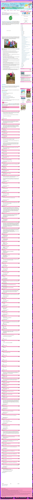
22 (18, 201)
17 (18, 175)
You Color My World (23, 51)
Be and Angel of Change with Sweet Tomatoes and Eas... (26, 48)
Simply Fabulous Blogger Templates (6, 499)
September (23, 33)
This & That (18, 10)
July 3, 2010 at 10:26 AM (4, 423)
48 (18, 316)
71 (18, 414)
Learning (8, 10)
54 (18, 346)
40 (18, 283)
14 (18, 166)
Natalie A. (3, 293)
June (22, 35)
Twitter (5, 97)
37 (18, 271)
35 (18, 263)
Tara (2, 146)
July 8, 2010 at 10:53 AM (4, 454)
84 (18, 464)
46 (18, 307)
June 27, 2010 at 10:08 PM (4, 350)
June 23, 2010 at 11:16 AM (4, 133)
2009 (21, 66)
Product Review (7, 107)
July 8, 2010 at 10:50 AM (4, 444)
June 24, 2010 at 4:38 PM (4, 282)
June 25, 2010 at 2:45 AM (4, 301)
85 (18, 468)
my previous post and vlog (8, 21)
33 (18, 254)
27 (18, 228)
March (22, 64)
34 (18, 258)
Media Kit (28, 10)
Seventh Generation (17, 48)
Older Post (18, 483)
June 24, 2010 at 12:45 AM (4, 270)
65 (18, 390)
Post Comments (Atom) (6, 484)
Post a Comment (3, 472)
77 (18, 443)
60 (18, 375)
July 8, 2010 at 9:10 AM (4, 434)
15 (18, 169)
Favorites (15, 10)
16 (18, 172)
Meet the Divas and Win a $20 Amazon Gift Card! (25, 58)
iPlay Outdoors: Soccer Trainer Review (25, 53)
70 (18, 410)
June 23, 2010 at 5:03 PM (4, 195)
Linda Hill (3, 206)
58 (18, 366)
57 (18, 361)
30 (18, 241)
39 (18, 280)
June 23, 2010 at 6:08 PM (4, 220)
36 (18, 267)
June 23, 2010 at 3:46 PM (4, 165)
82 (18, 458)
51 (18, 330)
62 (18, 381)
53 (18, 340)
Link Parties (9, 1)
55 (18, 351)
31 (18, 245)
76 (18, 439)
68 (18, 399)
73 (18, 424)
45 (18, 302)
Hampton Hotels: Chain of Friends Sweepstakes (25, 59)
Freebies (7, 1)
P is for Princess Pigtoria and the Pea (24, 41)
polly (2, 325)
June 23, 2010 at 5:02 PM (4, 181)
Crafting (5, 10)
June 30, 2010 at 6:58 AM (4, 383)
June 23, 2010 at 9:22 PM (4, 244)
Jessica (2, 414)
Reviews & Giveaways (23, 10)
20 (18, 192)
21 (18, 196)
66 (18, 393)
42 (18, 289)
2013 (21, 28)
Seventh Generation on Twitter (6, 98)
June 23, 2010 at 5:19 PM (4, 205)
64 (18, 387)
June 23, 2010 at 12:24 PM (4, 136)
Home (2, 1)
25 (18, 218)
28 (18, 234)
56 (18, 356)
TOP (32, 499)
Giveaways (5, 107)
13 (18, 163)
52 (18, 334)
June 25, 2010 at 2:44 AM (4, 297)
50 (18, 325)
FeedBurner (27, 22)
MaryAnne (3, 187)
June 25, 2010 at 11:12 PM (4, 324)
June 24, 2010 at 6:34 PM (4, 292)
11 (18, 156)
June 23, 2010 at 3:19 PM (4, 157)
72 (18, 419)
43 (18, 293)
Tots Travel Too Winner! (23, 38)
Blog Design (2, 499)
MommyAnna (3, 166)
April (22, 63)
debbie (2, 213)
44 (18, 298)
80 (18, 453)
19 (18, 187)
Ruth (2, 267)
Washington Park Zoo (23, 61)
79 (18, 450)
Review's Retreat (23, 102)
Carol (2, 340)
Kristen (2, 201)
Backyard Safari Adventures (24, 43)
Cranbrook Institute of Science (24, 56)
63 (18, 384)
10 (18, 153)
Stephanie (3, 289)
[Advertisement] (7, 479)
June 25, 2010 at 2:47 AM (4, 319)
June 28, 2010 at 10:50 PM (4, 380)
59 (18, 371)
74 (18, 430)
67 (18, 396)
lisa (2, 439)
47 (18, 311)
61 (18, 378)
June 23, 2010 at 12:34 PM (4, 145)
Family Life (11, 10)
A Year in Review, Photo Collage (24, 54)
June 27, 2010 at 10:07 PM (4, 345)
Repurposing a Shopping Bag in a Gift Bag (25, 46)
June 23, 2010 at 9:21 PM (4, 236)
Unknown (3, 241)
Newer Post (3, 483)
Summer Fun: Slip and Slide (24, 40)
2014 (21, 27)
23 (18, 206)
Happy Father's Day (23, 45)
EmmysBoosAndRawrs (4, 283)
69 (18, 406)
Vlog (8, 107)
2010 (21, 30)
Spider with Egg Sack (23, 36)
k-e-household (3, 137)
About (4, 1)
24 (18, 213)
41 (18, 286)
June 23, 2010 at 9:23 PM (4, 248)
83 (18, 461)
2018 (21, 25)
